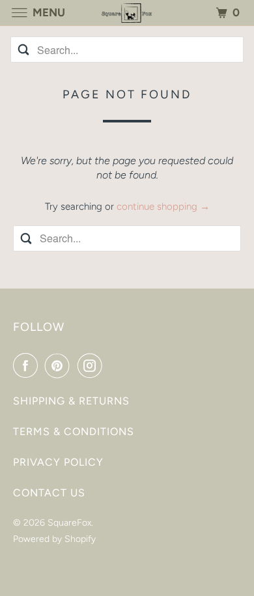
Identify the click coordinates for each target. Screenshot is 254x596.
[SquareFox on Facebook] (28, 365)
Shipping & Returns (71, 401)
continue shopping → (163, 206)
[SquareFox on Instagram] (92, 365)
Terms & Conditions (73, 431)
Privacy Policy (58, 462)
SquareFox (69, 522)
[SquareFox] (127, 12)
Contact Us (49, 493)
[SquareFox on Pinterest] (60, 365)
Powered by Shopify (54, 539)
